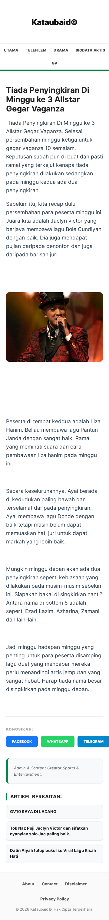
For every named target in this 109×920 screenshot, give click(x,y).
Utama (11, 50)
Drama (61, 50)
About (28, 883)
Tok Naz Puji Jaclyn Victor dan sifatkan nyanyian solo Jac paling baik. (49, 831)
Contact (50, 883)
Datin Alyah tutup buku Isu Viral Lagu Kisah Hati (53, 853)
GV (55, 63)
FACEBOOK (22, 741)
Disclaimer (76, 883)
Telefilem (36, 50)
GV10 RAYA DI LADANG (33, 811)
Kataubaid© (54, 22)
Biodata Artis (90, 50)
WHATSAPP (57, 741)
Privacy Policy (54, 899)
